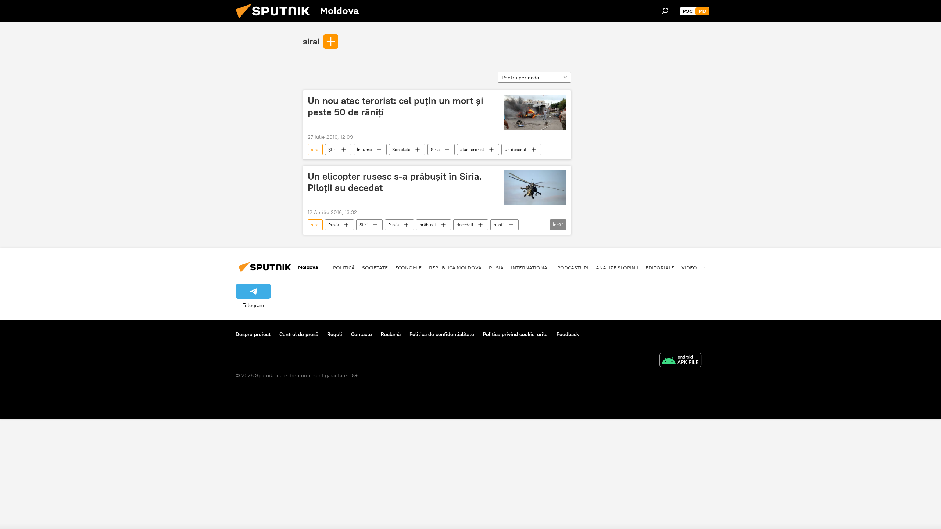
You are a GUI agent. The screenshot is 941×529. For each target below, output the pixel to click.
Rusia (333, 224)
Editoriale (659, 267)
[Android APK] (680, 361)
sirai (311, 41)
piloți (499, 224)
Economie (408, 267)
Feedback (568, 334)
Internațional (530, 267)
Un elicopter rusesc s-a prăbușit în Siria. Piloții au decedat (395, 182)
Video (689, 267)
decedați (465, 224)
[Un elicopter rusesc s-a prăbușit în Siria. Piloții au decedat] (535, 187)
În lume (364, 149)
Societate (401, 149)
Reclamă (391, 334)
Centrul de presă (298, 334)
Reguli (334, 334)
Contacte (361, 334)
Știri (332, 149)
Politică (344, 267)
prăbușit (427, 224)
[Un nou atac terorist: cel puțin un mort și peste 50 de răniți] (535, 112)
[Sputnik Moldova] (276, 20)
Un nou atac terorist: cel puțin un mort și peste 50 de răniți (395, 106)
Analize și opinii (617, 267)
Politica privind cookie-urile (515, 334)
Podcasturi (572, 267)
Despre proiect (253, 334)
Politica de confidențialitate (441, 334)
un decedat (515, 149)
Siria (435, 149)
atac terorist (472, 149)
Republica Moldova (455, 267)
